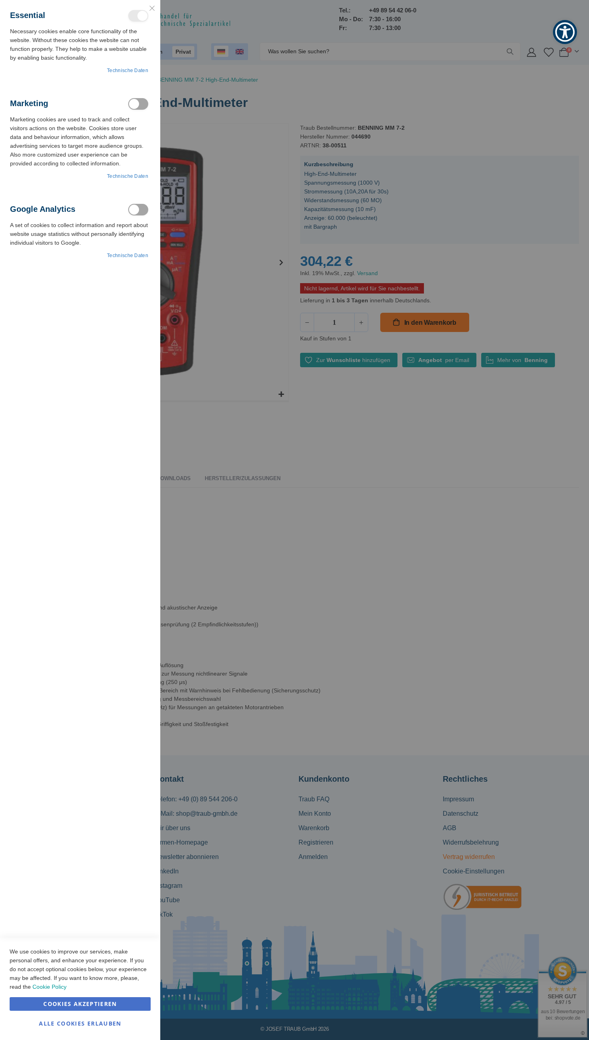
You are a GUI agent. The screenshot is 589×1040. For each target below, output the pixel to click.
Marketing (138, 104)
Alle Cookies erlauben (80, 1023)
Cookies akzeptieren (80, 1004)
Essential (138, 16)
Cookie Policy (49, 987)
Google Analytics (138, 209)
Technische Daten (127, 70)
